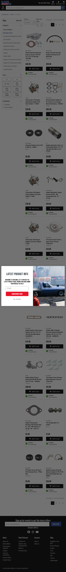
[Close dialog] (62, 268)
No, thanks (17, 299)
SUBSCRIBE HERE (17, 294)
